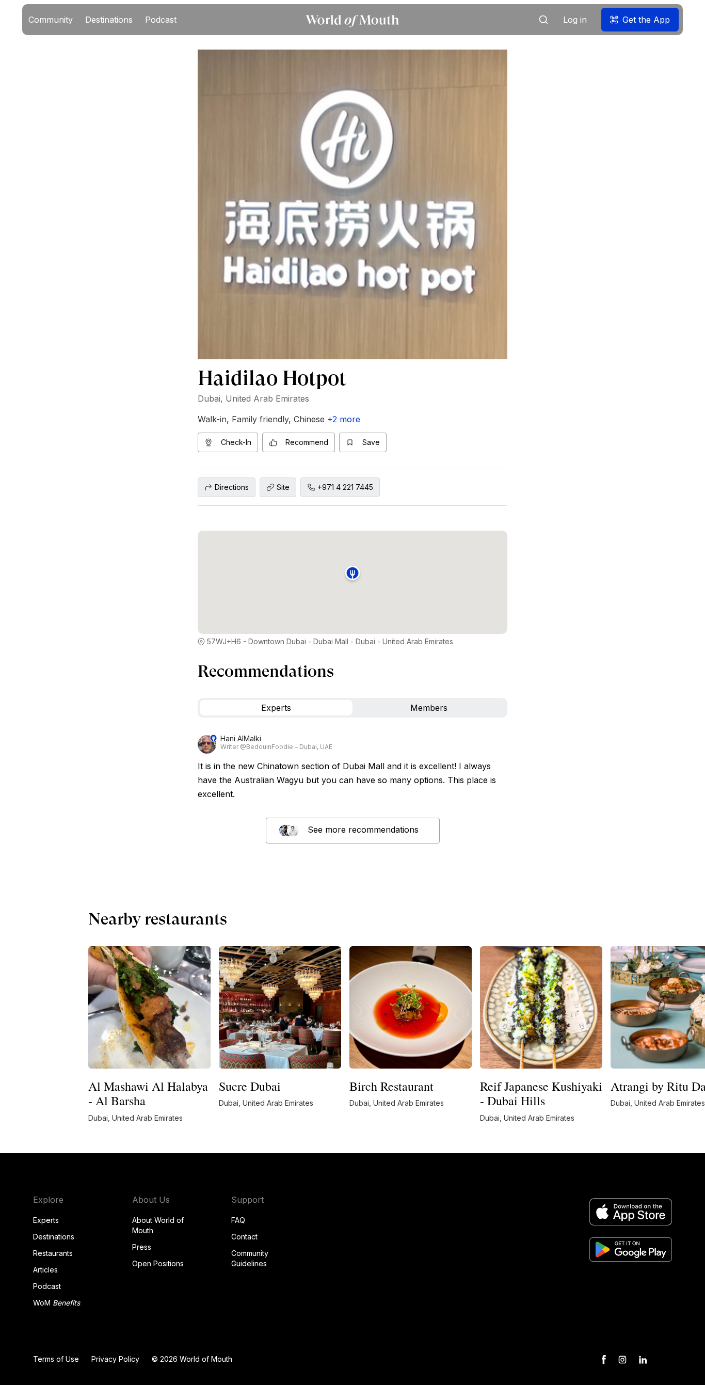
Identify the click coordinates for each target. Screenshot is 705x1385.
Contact (244, 1236)
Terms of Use (56, 1359)
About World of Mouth (158, 1225)
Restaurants (53, 1253)
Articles (45, 1269)
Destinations (53, 1236)
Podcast (47, 1286)
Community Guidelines (249, 1258)
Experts (46, 1220)
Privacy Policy (115, 1359)
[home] (352, 20)
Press (141, 1247)
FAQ (238, 1220)
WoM (56, 1302)
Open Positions (158, 1263)
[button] (50, 19)
